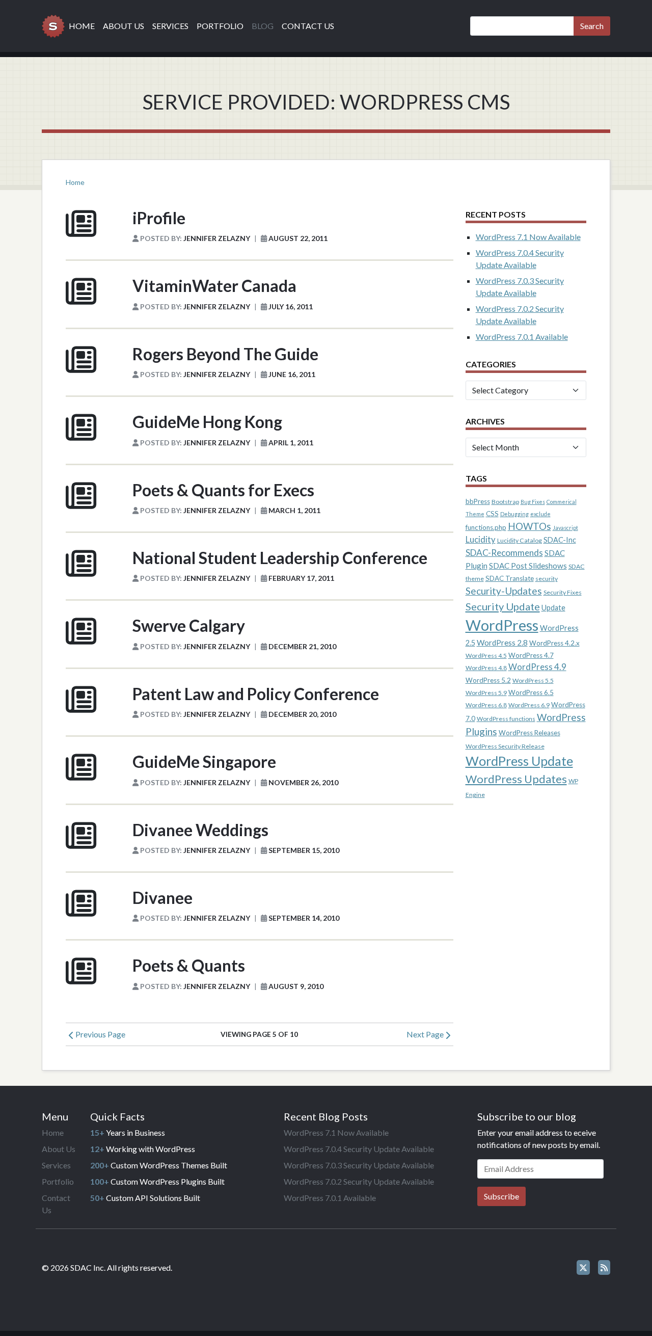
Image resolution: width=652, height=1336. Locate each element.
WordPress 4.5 (486, 655)
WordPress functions (506, 719)
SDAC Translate (509, 578)
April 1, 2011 (290, 442)
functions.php (486, 527)
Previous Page (99, 1034)
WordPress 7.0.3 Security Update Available (359, 1165)
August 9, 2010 (295, 986)
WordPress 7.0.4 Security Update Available (359, 1149)
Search (592, 26)
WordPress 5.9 (486, 693)
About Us (123, 26)
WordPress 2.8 (502, 642)
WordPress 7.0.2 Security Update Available (359, 1181)
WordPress (502, 625)
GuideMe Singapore (204, 761)
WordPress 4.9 (537, 667)
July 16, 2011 (290, 306)
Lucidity (481, 540)
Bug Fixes (533, 501)
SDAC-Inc (560, 540)
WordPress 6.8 (486, 705)
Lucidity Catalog (519, 540)
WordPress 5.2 (488, 680)
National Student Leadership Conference (279, 558)
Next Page (425, 1034)
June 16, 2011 (291, 374)
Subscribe (501, 1196)
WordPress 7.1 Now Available (528, 237)
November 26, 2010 (303, 782)
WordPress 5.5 (533, 680)
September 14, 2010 (303, 918)
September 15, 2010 (303, 850)
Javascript (565, 527)
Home (82, 26)
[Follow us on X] (583, 1267)
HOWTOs (529, 526)
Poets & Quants (188, 965)
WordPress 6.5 (531, 692)
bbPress (478, 501)
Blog (263, 26)
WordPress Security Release (505, 746)
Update (553, 607)
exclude (540, 514)
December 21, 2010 (302, 646)
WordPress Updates (516, 779)
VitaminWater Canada (214, 286)
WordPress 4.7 (531, 655)
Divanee (162, 897)
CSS (492, 514)
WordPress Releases (529, 733)
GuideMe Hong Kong (207, 422)
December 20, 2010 (302, 714)
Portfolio (220, 26)
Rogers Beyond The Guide (225, 354)
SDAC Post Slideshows (528, 565)
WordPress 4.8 (486, 668)
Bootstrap (505, 501)
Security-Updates (504, 591)
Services (170, 26)
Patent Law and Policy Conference (255, 694)
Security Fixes (563, 592)
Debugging (514, 514)
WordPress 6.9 (529, 705)
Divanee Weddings (200, 830)
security (546, 578)
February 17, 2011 (301, 578)
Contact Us (308, 26)
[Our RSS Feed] (604, 1267)
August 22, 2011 (298, 238)
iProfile (158, 218)
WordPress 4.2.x (554, 643)
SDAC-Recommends (504, 552)
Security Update (503, 606)
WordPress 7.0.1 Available (522, 336)
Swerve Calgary (188, 625)
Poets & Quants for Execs (223, 490)
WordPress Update (519, 760)
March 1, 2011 (294, 510)
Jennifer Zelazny (216, 238)
